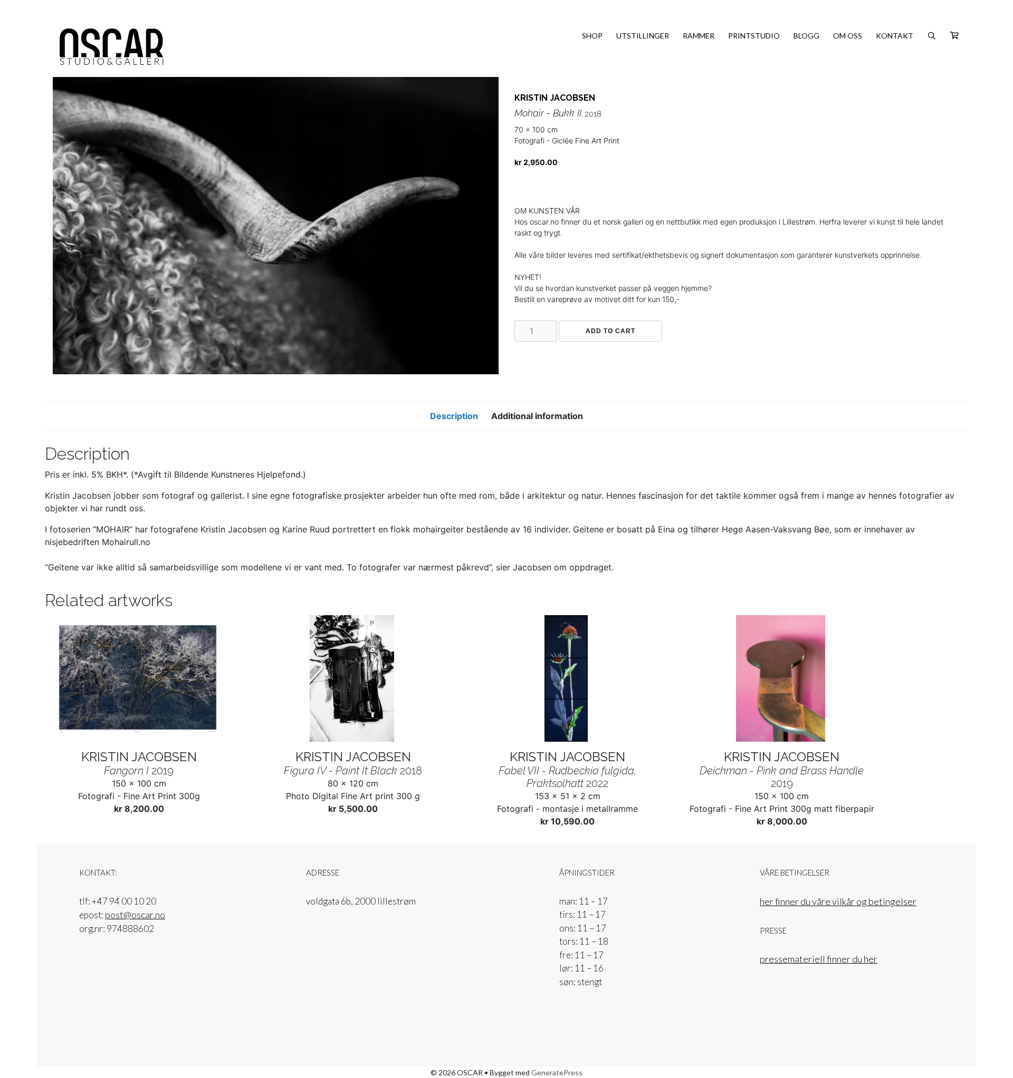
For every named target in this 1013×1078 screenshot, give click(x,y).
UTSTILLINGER (642, 35)
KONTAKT (894, 35)
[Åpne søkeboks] (931, 35)
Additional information (537, 416)
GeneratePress (556, 1072)
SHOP (592, 35)
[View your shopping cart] (954, 35)
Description (454, 416)
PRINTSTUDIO (754, 35)
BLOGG (806, 35)
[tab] (454, 416)
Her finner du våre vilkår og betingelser (838, 901)
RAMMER (698, 35)
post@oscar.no (135, 914)
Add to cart (610, 331)
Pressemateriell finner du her (818, 959)
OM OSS (847, 35)
